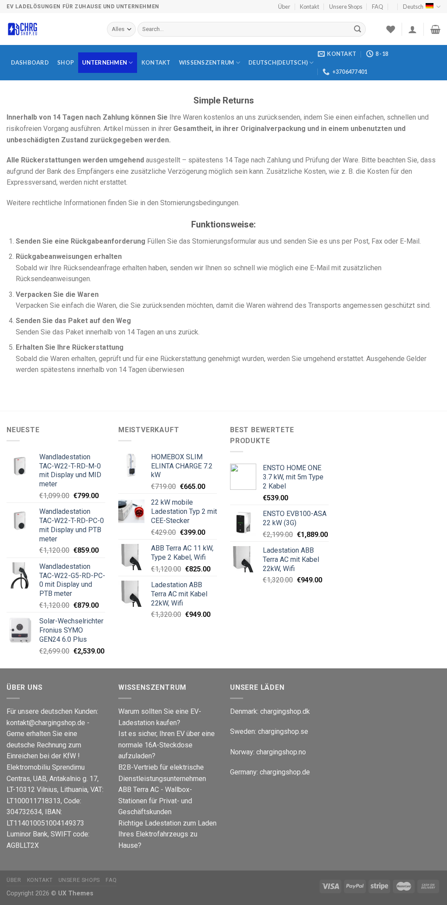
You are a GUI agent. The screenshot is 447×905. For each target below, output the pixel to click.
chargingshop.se (283, 731)
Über (284, 6)
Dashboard (30, 62)
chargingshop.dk (285, 711)
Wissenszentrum (206, 62)
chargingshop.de (284, 772)
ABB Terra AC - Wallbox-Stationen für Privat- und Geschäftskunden (155, 800)
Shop (65, 62)
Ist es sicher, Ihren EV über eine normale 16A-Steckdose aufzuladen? (166, 745)
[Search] (357, 29)
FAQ (377, 6)
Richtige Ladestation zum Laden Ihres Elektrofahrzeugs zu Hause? (167, 834)
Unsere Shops (345, 6)
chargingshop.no (281, 752)
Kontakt (309, 6)
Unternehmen (104, 62)
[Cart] (435, 29)
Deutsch (413, 6)
